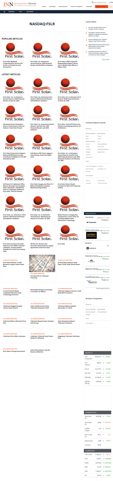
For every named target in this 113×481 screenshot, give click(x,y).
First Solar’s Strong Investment (14, 351)
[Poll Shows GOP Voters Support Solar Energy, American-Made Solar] (42, 142)
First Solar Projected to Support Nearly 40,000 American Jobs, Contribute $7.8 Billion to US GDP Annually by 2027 (14, 156)
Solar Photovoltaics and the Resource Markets (40, 351)
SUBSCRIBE (89, 6)
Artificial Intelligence (91, 166)
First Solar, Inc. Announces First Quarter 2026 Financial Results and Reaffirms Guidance (41, 99)
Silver (87, 139)
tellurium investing (37, 273)
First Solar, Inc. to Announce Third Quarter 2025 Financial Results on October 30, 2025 (40, 216)
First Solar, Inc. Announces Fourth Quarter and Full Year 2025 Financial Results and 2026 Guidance (42, 127)
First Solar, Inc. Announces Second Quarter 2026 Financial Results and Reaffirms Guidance (41, 63)
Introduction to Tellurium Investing (39, 277)
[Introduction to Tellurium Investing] (42, 263)
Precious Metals (90, 133)
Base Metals (101, 133)
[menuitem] (92, 136)
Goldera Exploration (92, 230)
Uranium (88, 154)
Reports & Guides (100, 6)
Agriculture (101, 152)
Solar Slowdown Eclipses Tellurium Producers (66, 322)
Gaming (88, 171)
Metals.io (88, 243)
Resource (11, 11)
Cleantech (100, 166)
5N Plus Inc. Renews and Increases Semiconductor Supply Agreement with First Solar (41, 245)
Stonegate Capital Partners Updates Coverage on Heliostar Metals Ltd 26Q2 (98, 34)
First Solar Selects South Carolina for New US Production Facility (69, 186)
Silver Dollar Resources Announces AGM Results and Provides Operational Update (98, 46)
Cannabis (88, 183)
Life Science (29, 11)
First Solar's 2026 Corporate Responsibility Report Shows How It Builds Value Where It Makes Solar (68, 64)
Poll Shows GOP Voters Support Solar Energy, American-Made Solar (41, 155)
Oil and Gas (89, 157)
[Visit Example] (111, 6)
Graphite (88, 149)
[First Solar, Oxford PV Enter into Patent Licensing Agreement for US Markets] (69, 113)
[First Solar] (69, 232)
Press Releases (63, 6)
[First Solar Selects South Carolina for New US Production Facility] (69, 172)
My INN (111, 2)
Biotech (88, 180)
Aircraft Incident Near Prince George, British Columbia (97, 28)
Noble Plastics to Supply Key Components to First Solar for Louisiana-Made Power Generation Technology (68, 217)
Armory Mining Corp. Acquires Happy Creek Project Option (97, 40)
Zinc (99, 141)
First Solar (61, 244)
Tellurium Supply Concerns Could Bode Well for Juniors (69, 292)
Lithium (88, 144)
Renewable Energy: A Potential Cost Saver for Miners (41, 291)
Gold (87, 136)
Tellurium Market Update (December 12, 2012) (67, 307)
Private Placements (77, 6)
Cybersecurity (89, 169)
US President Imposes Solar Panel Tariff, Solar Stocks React (69, 263)
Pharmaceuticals (102, 183)
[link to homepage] (8, 4)
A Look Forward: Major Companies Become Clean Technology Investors (12, 293)
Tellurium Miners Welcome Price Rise (14, 322)
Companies (52, 6)
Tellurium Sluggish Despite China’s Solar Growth (12, 307)
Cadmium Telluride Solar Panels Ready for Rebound (41, 337)
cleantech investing (10, 260)
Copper (100, 136)
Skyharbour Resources (92, 256)
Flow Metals (89, 217)
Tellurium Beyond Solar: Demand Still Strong (42, 322)
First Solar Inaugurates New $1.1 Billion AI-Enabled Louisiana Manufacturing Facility (41, 186)
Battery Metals (90, 141)
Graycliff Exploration (92, 277)
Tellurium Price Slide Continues (14, 336)
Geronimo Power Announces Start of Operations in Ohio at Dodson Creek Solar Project (13, 126)
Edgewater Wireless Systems (92, 269)
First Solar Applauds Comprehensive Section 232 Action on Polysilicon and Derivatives (13, 64)
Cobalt (87, 146)
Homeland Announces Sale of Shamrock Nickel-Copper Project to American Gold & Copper (98, 53)
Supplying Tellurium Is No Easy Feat (68, 337)
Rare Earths (101, 146)
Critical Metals (102, 144)
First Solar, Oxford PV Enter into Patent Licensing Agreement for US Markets (69, 126)
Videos (44, 6)
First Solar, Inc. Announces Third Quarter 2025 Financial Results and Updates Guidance (14, 216)
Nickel (99, 139)
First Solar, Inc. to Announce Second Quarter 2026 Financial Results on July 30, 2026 (13, 99)
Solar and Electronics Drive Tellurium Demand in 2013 (39, 307)
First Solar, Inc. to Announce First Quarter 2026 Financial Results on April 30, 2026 (69, 99)
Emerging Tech (102, 169)
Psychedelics (101, 180)
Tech (20, 11)
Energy (88, 152)
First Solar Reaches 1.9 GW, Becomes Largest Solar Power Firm (13, 264)
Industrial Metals (103, 149)
